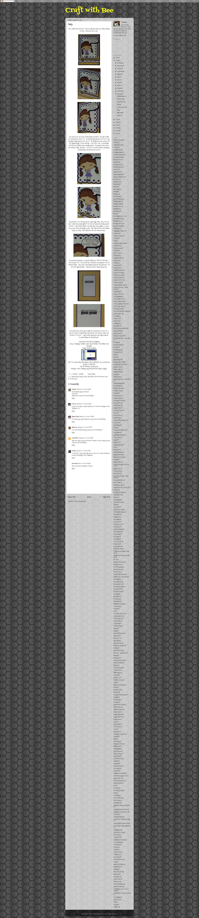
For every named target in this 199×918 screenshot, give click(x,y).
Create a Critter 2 (118, 280)
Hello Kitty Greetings (118, 457)
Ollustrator (105, 914)
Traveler (115, 850)
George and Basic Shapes (119, 420)
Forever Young (117, 396)
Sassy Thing (97, 222)
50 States (115, 147)
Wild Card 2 (116, 877)
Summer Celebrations (118, 781)
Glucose (115, 428)
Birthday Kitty (121, 99)
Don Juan (115, 347)
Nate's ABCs (116, 596)
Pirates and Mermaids (119, 660)
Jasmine (115, 497)
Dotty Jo (74, 404)
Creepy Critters (117, 294)
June (118, 80)
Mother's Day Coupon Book (120, 577)
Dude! (114, 355)
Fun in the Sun (117, 415)
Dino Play (115, 342)
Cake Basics (116, 228)
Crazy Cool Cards (118, 273)
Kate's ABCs (116, 514)
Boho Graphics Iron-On (119, 216)
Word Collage (116, 897)
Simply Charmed (117, 714)
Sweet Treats (116, 800)
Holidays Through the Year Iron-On (121, 465)
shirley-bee (74, 427)
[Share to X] (91, 374)
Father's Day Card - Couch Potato (122, 379)
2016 (117, 60)
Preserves (115, 675)
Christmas (116, 255)
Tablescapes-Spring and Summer (121, 805)
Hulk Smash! (120, 113)
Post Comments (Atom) (80, 501)
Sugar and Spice (117, 778)
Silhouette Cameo (117, 709)
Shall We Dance (117, 707)
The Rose (119, 104)
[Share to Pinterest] (94, 374)
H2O (114, 447)
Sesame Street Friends (118, 704)
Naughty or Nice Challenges (78, 369)
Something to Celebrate (119, 734)
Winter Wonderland (118, 884)
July (118, 77)
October (119, 69)
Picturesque (116, 658)
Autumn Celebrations (118, 177)
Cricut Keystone (117, 314)
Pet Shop (115, 648)
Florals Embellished (118, 383)
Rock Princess (117, 690)
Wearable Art (116, 867)
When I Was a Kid (117, 872)
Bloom (115, 214)
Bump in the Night (118, 226)
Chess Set (115, 250)
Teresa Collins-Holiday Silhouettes (122, 826)
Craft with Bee (89, 10)
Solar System (116, 732)
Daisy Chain (116, 326)
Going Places (116, 432)
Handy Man (116, 450)
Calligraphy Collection (119, 231)
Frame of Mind (117, 403)
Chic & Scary (116, 253)
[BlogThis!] (90, 374)
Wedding (115, 869)
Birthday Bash (117, 201)
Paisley (115, 631)
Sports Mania (117, 751)
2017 (117, 58)
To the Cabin (116, 845)
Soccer (115, 729)
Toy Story (115, 847)
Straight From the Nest (119, 773)
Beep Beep (115, 194)
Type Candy (116, 857)
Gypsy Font (116, 442)
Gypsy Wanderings (118, 445)
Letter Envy (116, 527)
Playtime (115, 665)
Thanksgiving (116, 830)
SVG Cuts (115, 788)
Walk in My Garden (118, 864)
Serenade (115, 702)
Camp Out (116, 233)
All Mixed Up (116, 160)
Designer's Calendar (118, 336)
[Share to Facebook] (93, 374)
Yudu (114, 902)
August (119, 74)
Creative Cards (117, 282)
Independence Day (118, 485)
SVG (114, 786)
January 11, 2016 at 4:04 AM (84, 389)
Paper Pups (116, 641)
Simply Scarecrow (118, 717)
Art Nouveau (116, 172)
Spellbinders (116, 746)
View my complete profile (119, 35)
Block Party (116, 211)
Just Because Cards (118, 510)
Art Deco (115, 169)
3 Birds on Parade (117, 140)
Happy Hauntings (118, 455)
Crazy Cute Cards (118, 275)
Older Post (106, 497)
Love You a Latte (117, 541)
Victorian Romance (118, 859)
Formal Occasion (117, 398)
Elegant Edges (75, 143)
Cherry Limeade (117, 248)
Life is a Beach (117, 532)
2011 (117, 131)
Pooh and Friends (117, 668)
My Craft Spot (117, 584)
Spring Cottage (117, 754)
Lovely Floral (116, 544)
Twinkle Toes (116, 854)
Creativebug (116, 291)
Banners (115, 187)
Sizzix (106, 377)
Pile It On (70, 362)
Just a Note (116, 507)
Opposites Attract (118, 616)
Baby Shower (116, 182)
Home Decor (116, 473)
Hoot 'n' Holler (116, 482)
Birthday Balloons (121, 96)
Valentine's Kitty (121, 102)
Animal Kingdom (117, 167)
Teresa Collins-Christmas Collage (121, 819)
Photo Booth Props (102, 260)
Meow (115, 560)
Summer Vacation (117, 783)
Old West (115, 609)
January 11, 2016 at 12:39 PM (86, 416)
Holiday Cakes (75, 148)
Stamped (115, 761)
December (120, 63)
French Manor (117, 405)
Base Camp (116, 189)
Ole (114, 611)
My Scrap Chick (117, 591)
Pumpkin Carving (118, 680)
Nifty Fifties (116, 601)
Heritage (115, 459)
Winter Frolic (116, 879)
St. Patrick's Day (117, 759)
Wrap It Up (116, 900)
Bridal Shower (116, 221)
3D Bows (115, 142)
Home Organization (118, 480)
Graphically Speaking (118, 435)
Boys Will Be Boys (117, 219)
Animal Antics (117, 165)
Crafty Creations (87, 348)
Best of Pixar (116, 196)
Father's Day (116, 377)
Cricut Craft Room (118, 301)
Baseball (115, 192)
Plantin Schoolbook (118, 663)
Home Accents (116, 471)
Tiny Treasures (117, 842)
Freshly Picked (117, 408)
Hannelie (74, 389)
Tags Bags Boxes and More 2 (120, 812)
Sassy (118, 110)
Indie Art (115, 490)
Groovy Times (116, 437)
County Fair (116, 268)
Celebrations (116, 246)
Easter (115, 357)
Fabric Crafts (117, 369)
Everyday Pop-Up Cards (119, 364)
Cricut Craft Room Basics (120, 304)
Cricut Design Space (118, 306)
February (119, 91)
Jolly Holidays (116, 500)
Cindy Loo (116, 260)
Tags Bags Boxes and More (120, 809)
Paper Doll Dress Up (118, 633)
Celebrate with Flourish (119, 243)
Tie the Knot (116, 837)
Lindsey (74, 451)
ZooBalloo (115, 907)
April (118, 85)
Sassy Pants (79, 267)
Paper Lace (116, 636)
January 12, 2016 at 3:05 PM (85, 427)
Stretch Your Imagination (119, 776)
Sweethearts (116, 803)
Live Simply (116, 537)
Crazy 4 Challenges (74, 344)
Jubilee (115, 505)
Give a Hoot (116, 423)
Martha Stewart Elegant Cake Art (121, 552)
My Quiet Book (117, 589)
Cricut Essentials (117, 309)
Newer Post (71, 497)
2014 (117, 122)
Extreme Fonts (117, 367)
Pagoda (115, 628)
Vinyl (114, 862)
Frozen (115, 413)
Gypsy (115, 440)
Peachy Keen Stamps (118, 646)
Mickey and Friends (118, 562)
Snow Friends (116, 727)
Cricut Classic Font (118, 299)
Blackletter (116, 209)
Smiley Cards (116, 724)
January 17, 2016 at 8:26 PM (83, 451)
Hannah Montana (118, 452)
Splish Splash (116, 749)
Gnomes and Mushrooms (119, 430)
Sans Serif (115, 692)
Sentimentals (116, 700)
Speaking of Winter (118, 744)
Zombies (115, 905)
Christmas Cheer (117, 258)
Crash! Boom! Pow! (118, 270)
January (119, 94)
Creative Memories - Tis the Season (120, 288)
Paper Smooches (117, 643)
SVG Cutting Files (82, 222)
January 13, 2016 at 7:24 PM (86, 438)
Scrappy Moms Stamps (119, 695)
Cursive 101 (116, 319)
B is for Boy (116, 179)
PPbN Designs (116, 673)
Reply (73, 398)
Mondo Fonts (116, 572)
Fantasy (115, 374)
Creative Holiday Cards (119, 285)
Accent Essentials (117, 157)
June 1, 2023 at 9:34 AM (85, 463)
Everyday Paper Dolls (118, 362)
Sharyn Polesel (75, 416)
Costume (115, 263)
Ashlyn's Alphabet (118, 174)
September (120, 71)
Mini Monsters (117, 569)
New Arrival (116, 599)
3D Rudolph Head (117, 145)
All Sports (116, 162)
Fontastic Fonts (117, 391)
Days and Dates (117, 331)
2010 (117, 134)
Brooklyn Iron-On (118, 224)
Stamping (115, 763)
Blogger (115, 914)
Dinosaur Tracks (117, 345)
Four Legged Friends (118, 400)
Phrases (115, 655)
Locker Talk (116, 539)
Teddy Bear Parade (118, 817)
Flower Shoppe (117, 386)
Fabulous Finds (117, 372)
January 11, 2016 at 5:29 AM (84, 404)
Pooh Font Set (116, 670)
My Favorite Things (118, 587)
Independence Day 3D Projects (121, 487)
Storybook (116, 771)
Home (89, 497)
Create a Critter (117, 278)
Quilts (115, 682)
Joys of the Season (117, 502)
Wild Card (116, 874)
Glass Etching (116, 425)
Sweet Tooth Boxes (117, 798)
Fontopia (115, 393)
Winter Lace (116, 882)
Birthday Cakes (117, 204)
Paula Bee (124, 22)
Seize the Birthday (85, 366)
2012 (117, 128)
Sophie (115, 739)
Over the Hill (116, 623)
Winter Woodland (117, 886)
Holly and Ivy (116, 469)
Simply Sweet (116, 719)
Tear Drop (116, 814)
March (119, 88)
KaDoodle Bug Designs (119, 512)
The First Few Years (118, 832)
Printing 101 (116, 677)
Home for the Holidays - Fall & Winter (121, 477)
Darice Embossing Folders (119, 328)
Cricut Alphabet (117, 296)
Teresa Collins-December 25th (120, 823)
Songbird (115, 736)
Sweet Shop (116, 795)
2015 (117, 119)
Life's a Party (116, 534)
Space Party (116, 741)
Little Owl (119, 115)
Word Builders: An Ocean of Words (122, 893)
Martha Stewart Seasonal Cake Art (121, 556)
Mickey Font (116, 564)
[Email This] (88, 374)
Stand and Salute (117, 766)
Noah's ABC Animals (118, 604)
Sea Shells (115, 697)
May (118, 83)
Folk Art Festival (117, 388)
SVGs (114, 793)
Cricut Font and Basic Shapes (121, 311)
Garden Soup (116, 418)
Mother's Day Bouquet (119, 574)
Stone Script (116, 768)
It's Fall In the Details (118, 492)
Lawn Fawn (116, 522)
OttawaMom (75, 438)
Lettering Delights (118, 529)
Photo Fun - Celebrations (119, 653)
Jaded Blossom (89, 265)
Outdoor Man (117, 621)
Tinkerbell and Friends (119, 840)
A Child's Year (117, 150)
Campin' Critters (118, 236)
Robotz (115, 687)
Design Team (116, 333)
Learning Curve (117, 524)
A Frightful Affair (118, 152)
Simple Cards (116, 712)
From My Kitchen (118, 410)
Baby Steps (116, 184)
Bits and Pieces (117, 206)
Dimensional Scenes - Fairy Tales (121, 338)
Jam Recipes (75, 463)
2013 (117, 125)
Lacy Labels (116, 519)
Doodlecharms (116, 350)
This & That (116, 835)
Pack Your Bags (117, 626)
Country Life (116, 265)
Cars (114, 241)
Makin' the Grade (117, 549)
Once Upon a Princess (119, 614)
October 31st (116, 606)
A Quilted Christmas (118, 155)
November (120, 66)
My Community (117, 582)
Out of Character (117, 619)
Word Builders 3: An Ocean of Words (120, 890)
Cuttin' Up (116, 321)
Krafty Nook (116, 517)
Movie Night (116, 579)
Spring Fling (116, 756)
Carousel (115, 238)
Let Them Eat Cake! (122, 107)
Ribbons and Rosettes (118, 685)
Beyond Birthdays (117, 199)
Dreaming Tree (117, 352)
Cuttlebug (116, 323)
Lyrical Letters (117, 546)
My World (116, 594)
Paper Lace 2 (116, 638)
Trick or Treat (117, 852)
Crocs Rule (116, 316)
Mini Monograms (118, 567)
